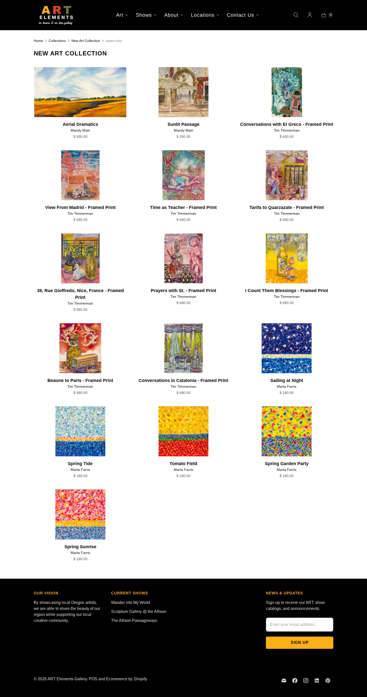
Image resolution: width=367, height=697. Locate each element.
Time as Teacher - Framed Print (183, 207)
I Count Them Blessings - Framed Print (286, 290)
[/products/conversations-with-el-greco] (286, 92)
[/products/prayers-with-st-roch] (183, 258)
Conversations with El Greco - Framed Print (286, 124)
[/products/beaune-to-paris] (80, 348)
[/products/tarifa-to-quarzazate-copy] (183, 175)
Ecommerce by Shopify (126, 679)
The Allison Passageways (134, 620)
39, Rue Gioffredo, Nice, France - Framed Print (80, 294)
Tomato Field (183, 463)
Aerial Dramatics (80, 124)
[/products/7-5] (287, 348)
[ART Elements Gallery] (56, 15)
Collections (57, 41)
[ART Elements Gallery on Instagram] (305, 680)
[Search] (296, 15)
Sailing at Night (286, 380)
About (171, 15)
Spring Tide (80, 463)
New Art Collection (85, 41)
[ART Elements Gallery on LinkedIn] (316, 680)
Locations (202, 15)
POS (93, 679)
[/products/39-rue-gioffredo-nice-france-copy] (287, 175)
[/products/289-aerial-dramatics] (80, 92)
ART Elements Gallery (67, 679)
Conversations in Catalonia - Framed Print (183, 380)
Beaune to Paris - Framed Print (80, 380)
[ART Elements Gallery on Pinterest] (327, 680)
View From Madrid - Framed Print (80, 207)
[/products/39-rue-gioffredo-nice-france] (80, 258)
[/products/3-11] (80, 514)
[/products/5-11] (183, 431)
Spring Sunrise (80, 546)
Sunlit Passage (183, 124)
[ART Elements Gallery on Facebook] (294, 680)
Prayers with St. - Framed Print (183, 290)
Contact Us (240, 15)
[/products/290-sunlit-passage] (183, 92)
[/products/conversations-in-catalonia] (183, 348)
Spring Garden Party (287, 463)
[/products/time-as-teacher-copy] (80, 175)
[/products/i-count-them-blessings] (287, 258)
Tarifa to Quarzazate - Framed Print (286, 207)
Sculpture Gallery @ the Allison (138, 611)
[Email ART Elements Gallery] (283, 680)
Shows (144, 15)
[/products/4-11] (287, 431)
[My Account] (310, 15)
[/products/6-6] (80, 431)
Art (119, 15)
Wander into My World (130, 602)
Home (38, 41)
